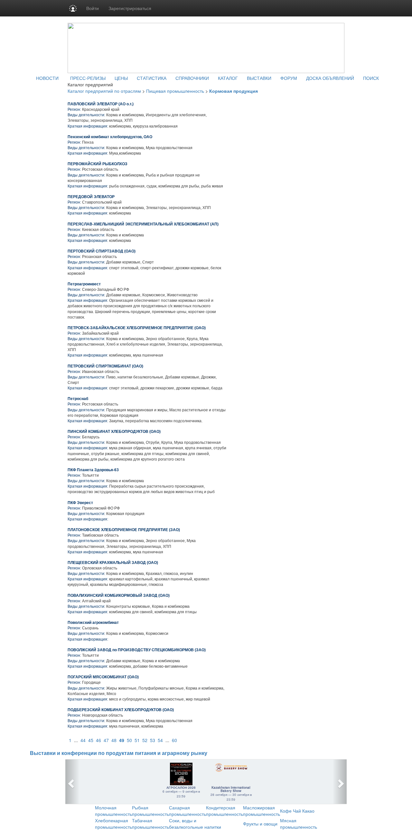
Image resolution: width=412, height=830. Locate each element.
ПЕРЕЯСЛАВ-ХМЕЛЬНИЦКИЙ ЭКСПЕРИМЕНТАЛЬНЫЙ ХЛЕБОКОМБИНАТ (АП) (143, 224)
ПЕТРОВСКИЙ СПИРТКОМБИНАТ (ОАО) (105, 366)
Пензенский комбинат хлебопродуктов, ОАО (110, 137)
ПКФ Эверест (80, 503)
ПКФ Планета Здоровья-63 (93, 470)
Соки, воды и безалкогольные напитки (195, 823)
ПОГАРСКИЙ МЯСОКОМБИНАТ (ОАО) (103, 677)
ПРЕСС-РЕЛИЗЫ (88, 78)
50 (129, 740)
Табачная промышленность (150, 823)
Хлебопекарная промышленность (113, 823)
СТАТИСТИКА (151, 78)
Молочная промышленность (113, 810)
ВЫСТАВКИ (259, 78)
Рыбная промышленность (150, 810)
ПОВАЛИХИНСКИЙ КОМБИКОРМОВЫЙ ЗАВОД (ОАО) (119, 595)
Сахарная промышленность (187, 810)
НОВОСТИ (47, 78)
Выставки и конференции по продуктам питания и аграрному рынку (118, 753)
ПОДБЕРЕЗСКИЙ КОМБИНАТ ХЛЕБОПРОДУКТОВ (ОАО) (121, 710)
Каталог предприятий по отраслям (104, 91)
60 (174, 740)
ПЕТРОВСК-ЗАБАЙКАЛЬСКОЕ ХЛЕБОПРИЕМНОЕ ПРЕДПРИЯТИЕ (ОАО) (137, 328)
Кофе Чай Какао (297, 810)
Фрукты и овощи (260, 823)
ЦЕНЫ (121, 78)
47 (106, 740)
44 (83, 740)
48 (114, 740)
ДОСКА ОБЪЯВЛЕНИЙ (330, 78)
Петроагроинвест (84, 284)
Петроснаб (78, 398)
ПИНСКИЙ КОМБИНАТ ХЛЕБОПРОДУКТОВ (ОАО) (114, 431)
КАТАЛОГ (228, 78)
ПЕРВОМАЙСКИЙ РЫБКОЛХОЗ (97, 164)
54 (160, 740)
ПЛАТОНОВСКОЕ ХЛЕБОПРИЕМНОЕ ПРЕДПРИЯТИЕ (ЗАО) (124, 530)
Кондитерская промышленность (224, 810)
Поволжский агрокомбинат (93, 622)
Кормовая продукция (233, 91)
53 (152, 740)
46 (98, 740)
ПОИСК (371, 78)
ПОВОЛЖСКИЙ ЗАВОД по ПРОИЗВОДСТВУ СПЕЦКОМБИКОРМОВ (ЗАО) (137, 650)
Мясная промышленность (298, 823)
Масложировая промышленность (261, 810)
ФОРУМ (288, 78)
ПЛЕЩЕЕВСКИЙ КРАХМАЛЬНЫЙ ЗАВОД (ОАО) (113, 562)
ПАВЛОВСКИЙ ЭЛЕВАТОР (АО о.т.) (101, 104)
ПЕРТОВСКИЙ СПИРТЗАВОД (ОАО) (102, 251)
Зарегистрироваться (129, 8)
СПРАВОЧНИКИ (192, 78)
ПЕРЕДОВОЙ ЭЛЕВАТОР (91, 197)
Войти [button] (92, 8)
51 (137, 740)
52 (144, 740)
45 (90, 740)
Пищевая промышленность (175, 91)
